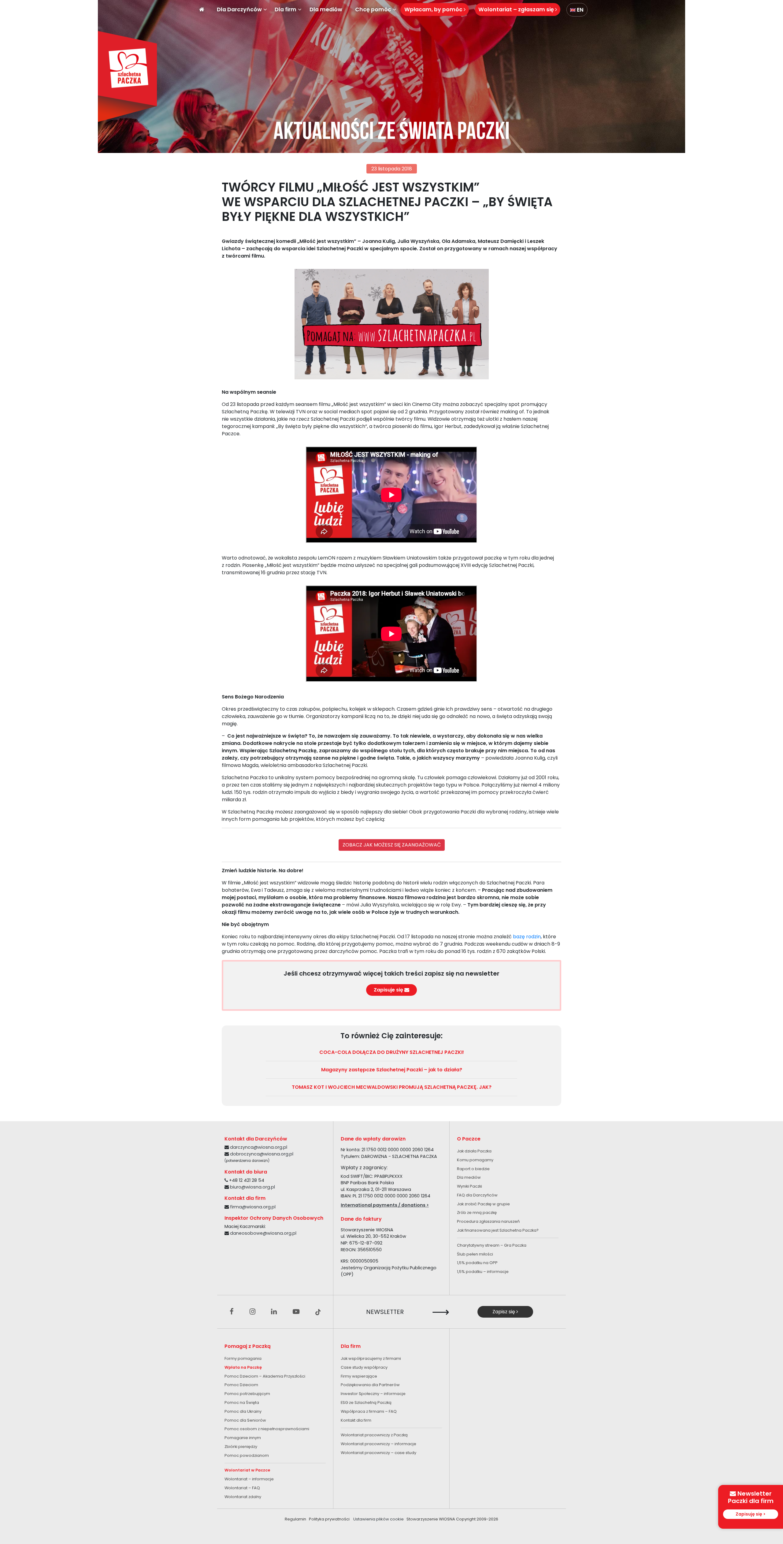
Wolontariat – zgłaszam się (516, 9)
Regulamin (295, 1519)
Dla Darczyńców (239, 9)
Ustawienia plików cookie (378, 1519)
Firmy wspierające (359, 1376)
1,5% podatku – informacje (483, 1271)
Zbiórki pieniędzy (241, 1446)
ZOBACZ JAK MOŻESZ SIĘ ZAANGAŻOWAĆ (392, 844)
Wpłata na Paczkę (243, 1367)
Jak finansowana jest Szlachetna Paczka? (498, 1230)
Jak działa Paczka (474, 1151)
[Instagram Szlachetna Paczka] (252, 1312)
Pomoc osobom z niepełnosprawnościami (267, 1428)
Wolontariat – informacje (249, 1479)
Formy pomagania (243, 1358)
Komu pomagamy (475, 1160)
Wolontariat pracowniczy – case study (378, 1452)
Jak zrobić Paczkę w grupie (483, 1204)
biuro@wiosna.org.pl (252, 1187)
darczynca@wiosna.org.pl (258, 1147)
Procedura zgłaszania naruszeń (488, 1221)
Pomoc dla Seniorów (245, 1420)
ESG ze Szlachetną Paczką (366, 1402)
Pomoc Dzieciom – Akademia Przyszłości (265, 1376)
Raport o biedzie (473, 1168)
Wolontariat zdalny (243, 1496)
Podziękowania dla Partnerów (370, 1384)
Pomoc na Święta (242, 1402)
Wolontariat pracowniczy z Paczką (374, 1435)
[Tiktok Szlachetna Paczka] (318, 1312)
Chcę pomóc (373, 9)
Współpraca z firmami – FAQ (369, 1411)
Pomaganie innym (243, 1437)
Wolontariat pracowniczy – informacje (378, 1443)
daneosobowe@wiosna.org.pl (263, 1233)
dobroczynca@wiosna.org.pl (261, 1154)
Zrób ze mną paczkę (477, 1212)
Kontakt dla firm (356, 1420)
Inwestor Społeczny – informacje (373, 1393)
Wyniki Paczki (469, 1186)
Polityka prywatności (329, 1519)
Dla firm (285, 9)
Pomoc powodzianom (247, 1455)
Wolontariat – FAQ (242, 1487)
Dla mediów (326, 9)
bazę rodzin (527, 936)
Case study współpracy (364, 1367)
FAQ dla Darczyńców (477, 1195)
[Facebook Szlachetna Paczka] (232, 1312)
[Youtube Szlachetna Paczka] (296, 1312)
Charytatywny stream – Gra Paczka (491, 1245)
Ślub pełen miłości (475, 1254)
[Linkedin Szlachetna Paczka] (274, 1312)
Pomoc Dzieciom (241, 1384)
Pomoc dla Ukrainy (243, 1411)
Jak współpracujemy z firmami (371, 1358)
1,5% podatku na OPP (477, 1262)
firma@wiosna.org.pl (253, 1207)
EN (580, 9)
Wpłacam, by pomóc (434, 9)
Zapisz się (504, 1311)
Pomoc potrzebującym (247, 1393)
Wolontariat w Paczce (247, 1470)
